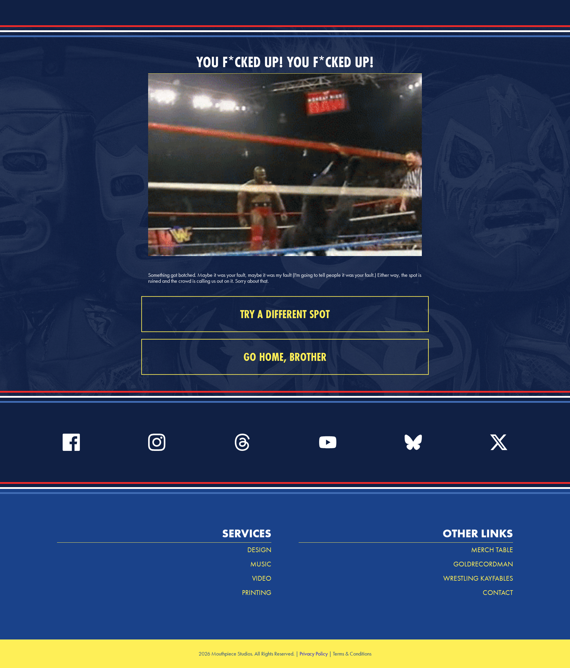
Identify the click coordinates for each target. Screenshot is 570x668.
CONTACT (498, 592)
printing (256, 592)
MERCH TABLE (492, 549)
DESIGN (259, 549)
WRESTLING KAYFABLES (478, 578)
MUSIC (260, 563)
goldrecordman (483, 563)
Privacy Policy (314, 653)
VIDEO (261, 578)
